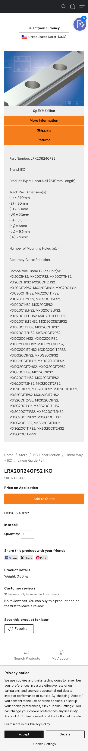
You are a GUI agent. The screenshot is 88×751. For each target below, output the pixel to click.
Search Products (27, 658)
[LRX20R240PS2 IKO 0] (44, 78)
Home (8, 455)
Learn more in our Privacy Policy (27, 724)
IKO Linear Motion (46, 455)
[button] (63, 6)
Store (23, 455)
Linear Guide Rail (31, 460)
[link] (44, 742)
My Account (61, 658)
